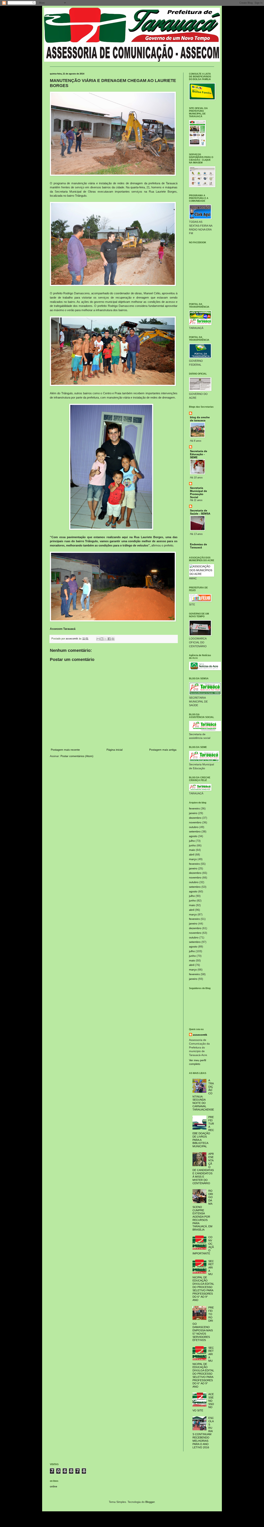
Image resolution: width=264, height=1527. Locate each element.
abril (191, 854)
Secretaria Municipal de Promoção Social (198, 492)
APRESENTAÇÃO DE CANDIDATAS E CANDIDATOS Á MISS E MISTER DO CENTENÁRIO (203, 1168)
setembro (195, 831)
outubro (193, 827)
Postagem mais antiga (162, 749)
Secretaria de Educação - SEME (198, 454)
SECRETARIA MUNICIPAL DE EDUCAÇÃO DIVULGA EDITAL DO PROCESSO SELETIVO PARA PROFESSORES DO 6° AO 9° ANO (203, 1281)
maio (192, 849)
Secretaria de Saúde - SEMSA (200, 512)
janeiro (193, 813)
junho (192, 845)
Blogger (150, 1501)
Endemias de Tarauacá (198, 546)
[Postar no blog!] (102, 639)
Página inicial (114, 749)
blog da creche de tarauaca (200, 419)
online (53, 1486)
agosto (193, 836)
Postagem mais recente (65, 749)
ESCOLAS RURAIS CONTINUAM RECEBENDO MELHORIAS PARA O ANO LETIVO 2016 (203, 1432)
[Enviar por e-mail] (98, 639)
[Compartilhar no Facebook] (109, 639)
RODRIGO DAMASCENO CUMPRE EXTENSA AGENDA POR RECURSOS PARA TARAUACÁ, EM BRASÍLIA (202, 1210)
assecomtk (200, 1034)
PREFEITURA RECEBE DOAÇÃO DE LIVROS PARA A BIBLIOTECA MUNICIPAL (203, 1132)
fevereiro (194, 808)
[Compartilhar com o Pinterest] (113, 639)
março (193, 859)
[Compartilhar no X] (105, 639)
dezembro (195, 817)
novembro (195, 822)
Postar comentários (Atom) (76, 756)
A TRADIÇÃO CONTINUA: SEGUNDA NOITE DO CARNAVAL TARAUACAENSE (203, 1095)
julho (192, 840)
